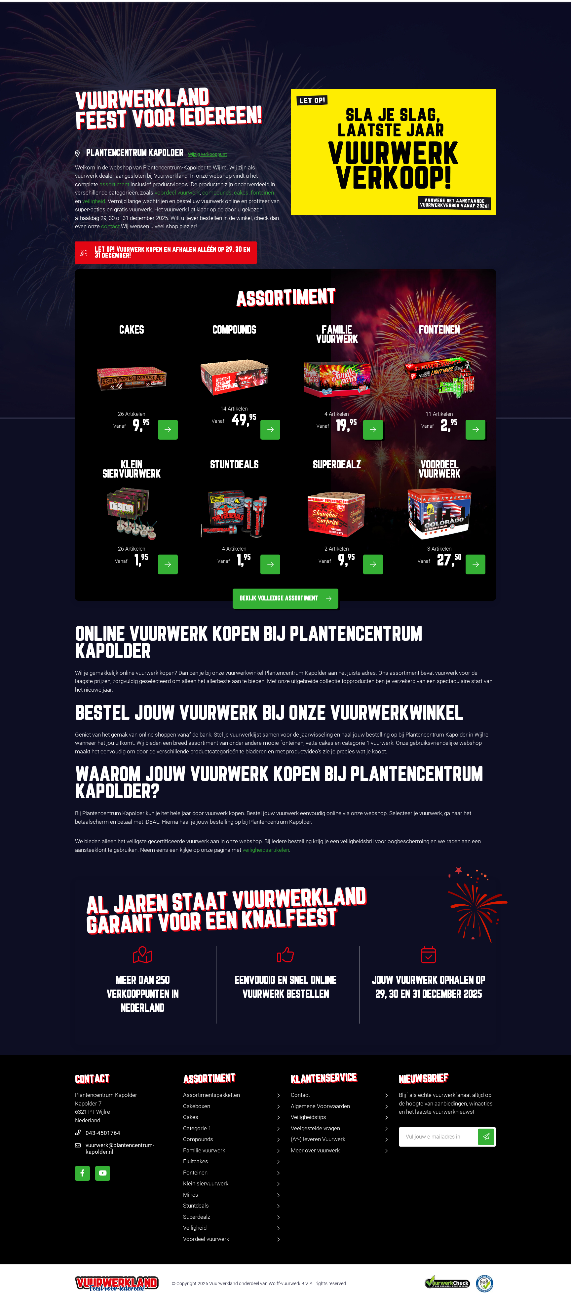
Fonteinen (195, 1172)
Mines (190, 1194)
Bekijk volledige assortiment (279, 598)
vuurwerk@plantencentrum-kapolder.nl (120, 1148)
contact (110, 226)
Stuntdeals (196, 1205)
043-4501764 (103, 1133)
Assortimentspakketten (211, 1095)
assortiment (114, 184)
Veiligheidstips (308, 1117)
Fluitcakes (195, 1161)
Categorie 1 (197, 1128)
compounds (217, 192)
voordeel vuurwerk (177, 192)
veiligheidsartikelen (266, 850)
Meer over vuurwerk (315, 1150)
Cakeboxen (196, 1106)
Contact (300, 1095)
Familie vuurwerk (204, 1150)
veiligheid (93, 201)
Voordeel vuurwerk (206, 1239)
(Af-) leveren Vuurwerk (318, 1139)
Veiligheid (195, 1227)
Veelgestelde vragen (315, 1128)
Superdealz (196, 1216)
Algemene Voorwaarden (320, 1106)
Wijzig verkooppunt (207, 154)
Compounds (198, 1139)
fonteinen (262, 192)
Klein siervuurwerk (205, 1183)
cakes (241, 192)
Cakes (190, 1117)
